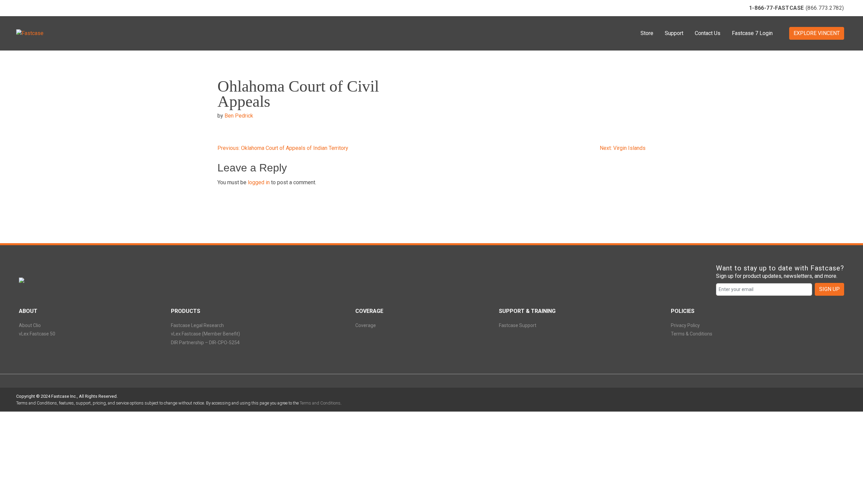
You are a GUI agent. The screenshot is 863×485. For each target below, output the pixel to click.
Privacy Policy (685, 325)
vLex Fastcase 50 (37, 333)
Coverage (365, 325)
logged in (259, 182)
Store (647, 33)
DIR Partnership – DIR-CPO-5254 (205, 342)
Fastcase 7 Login (752, 33)
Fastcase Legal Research (197, 325)
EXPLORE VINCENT (817, 33)
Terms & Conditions (691, 333)
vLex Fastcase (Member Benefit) (205, 333)
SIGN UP (829, 289)
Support (674, 33)
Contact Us (707, 33)
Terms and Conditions (320, 403)
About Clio (30, 325)
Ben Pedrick (239, 115)
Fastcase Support (517, 325)
